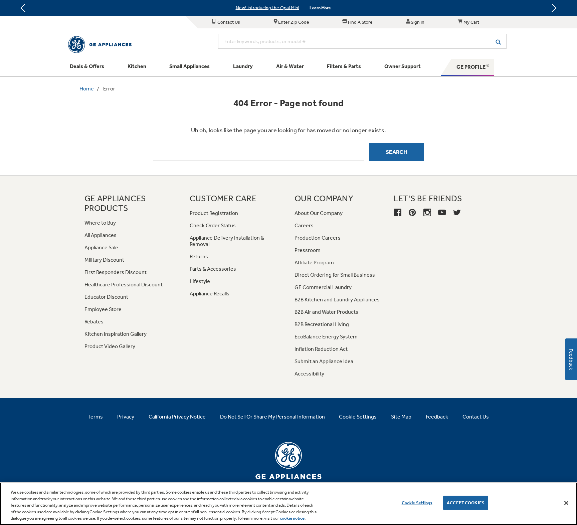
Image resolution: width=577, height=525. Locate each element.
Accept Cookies (466, 502)
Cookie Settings (417, 502)
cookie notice (292, 518)
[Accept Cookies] (566, 503)
